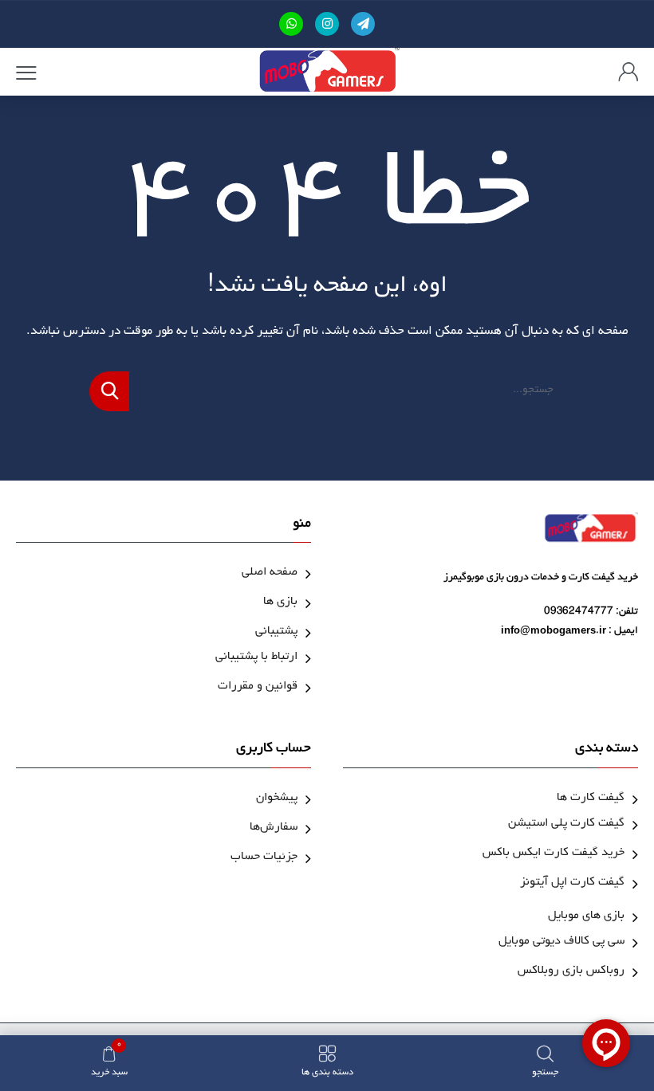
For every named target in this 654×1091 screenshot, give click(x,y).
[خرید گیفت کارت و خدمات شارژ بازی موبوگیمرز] (328, 72)
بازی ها (280, 603)
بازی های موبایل (586, 917)
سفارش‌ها (273, 828)
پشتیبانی (276, 632)
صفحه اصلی (269, 573)
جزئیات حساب (263, 858)
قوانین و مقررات (257, 687)
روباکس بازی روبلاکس (571, 972)
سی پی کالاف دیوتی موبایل (561, 942)
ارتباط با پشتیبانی (256, 658)
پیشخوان (276, 799)
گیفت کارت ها (590, 799)
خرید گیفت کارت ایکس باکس (553, 854)
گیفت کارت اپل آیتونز (572, 883)
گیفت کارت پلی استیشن (566, 824)
